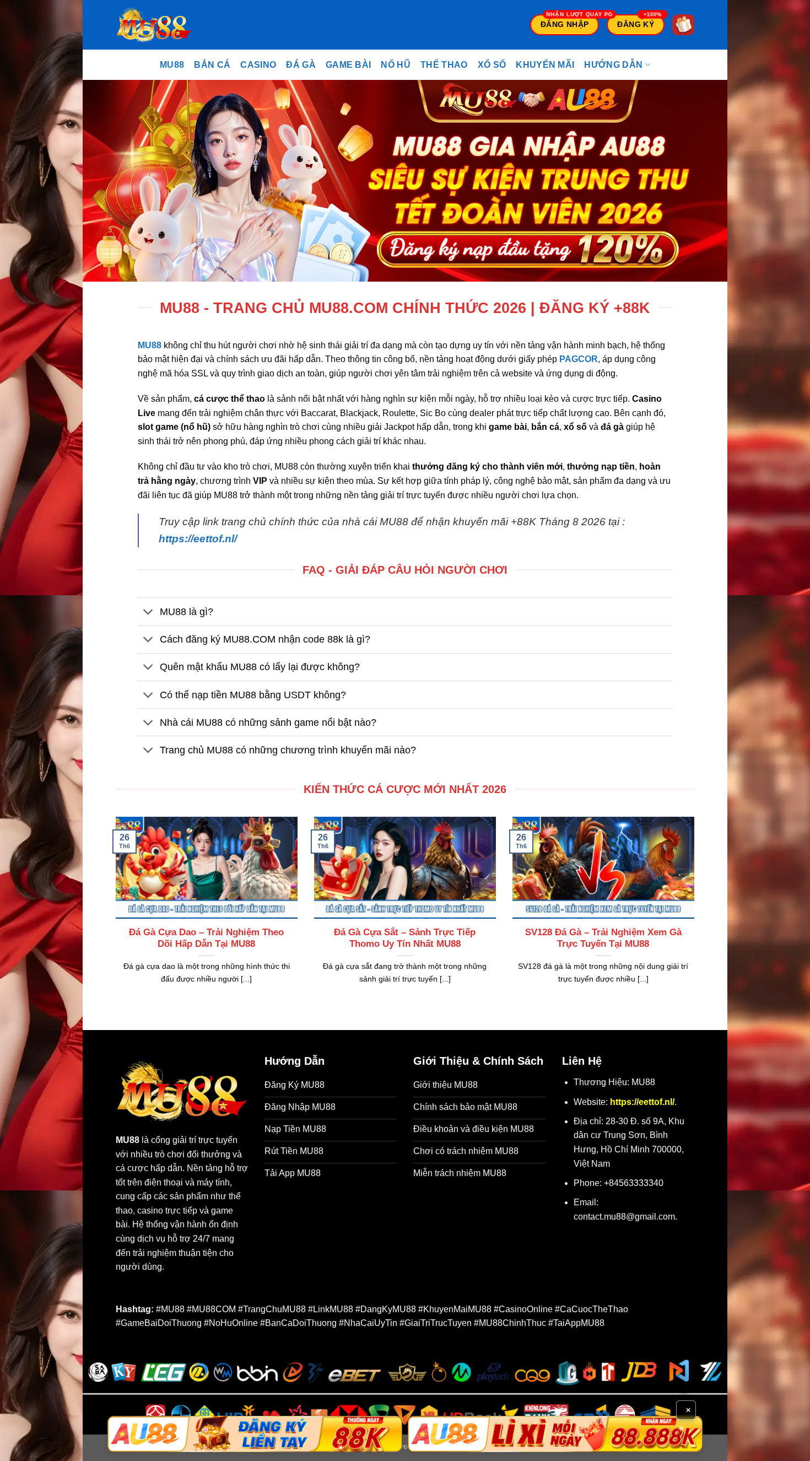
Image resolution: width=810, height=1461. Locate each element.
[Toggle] (148, 612)
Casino (258, 64)
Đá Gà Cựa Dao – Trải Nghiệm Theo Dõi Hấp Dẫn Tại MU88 (206, 938)
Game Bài (348, 64)
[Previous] (113, 914)
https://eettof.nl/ (198, 538)
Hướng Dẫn (613, 64)
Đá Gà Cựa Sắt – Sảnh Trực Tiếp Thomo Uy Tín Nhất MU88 (405, 938)
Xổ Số (492, 64)
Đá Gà (301, 64)
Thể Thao (444, 64)
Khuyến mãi (545, 64)
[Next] (696, 914)
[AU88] (254, 1434)
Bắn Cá (212, 64)
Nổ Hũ (396, 64)
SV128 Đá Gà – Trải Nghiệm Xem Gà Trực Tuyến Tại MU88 (603, 938)
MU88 (172, 64)
